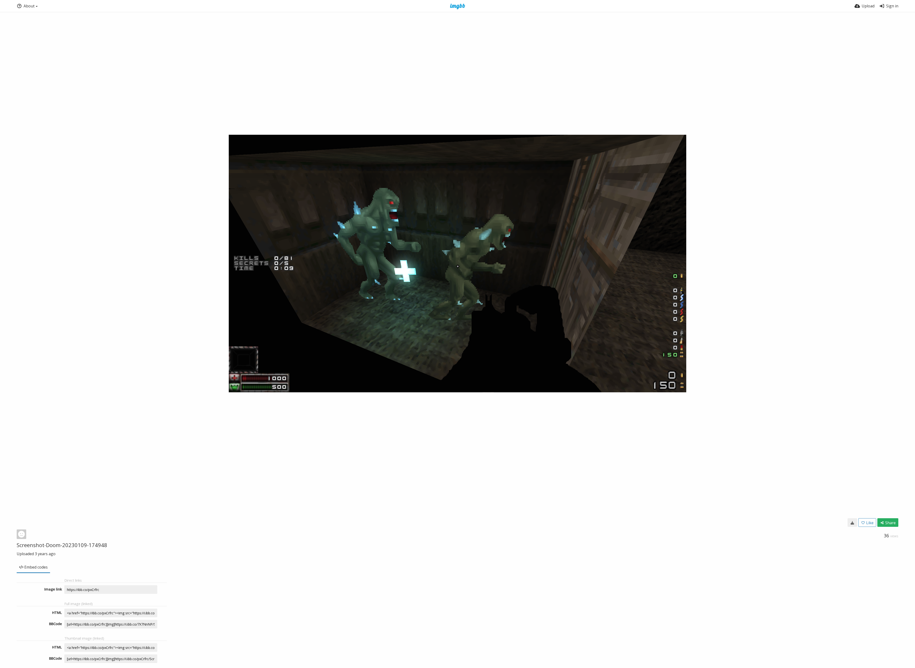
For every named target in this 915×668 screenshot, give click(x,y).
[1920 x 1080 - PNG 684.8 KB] (852, 522)
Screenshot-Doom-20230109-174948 (62, 545)
